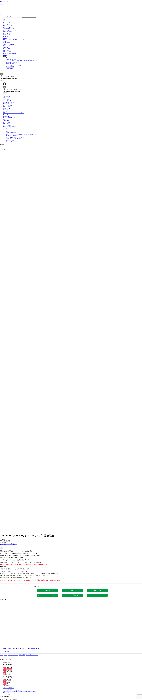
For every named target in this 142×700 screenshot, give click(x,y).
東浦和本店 (6, 692)
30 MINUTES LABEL (8, 28)
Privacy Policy (9, 68)
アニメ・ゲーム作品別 (9, 44)
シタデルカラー (7, 24)
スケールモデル (7, 33)
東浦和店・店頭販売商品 (9, 53)
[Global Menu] (0, 14)
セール (5, 55)
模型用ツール (6, 35)
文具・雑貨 (6, 50)
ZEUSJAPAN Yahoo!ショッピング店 (15, 63)
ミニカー (5, 41)
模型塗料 (5, 36)
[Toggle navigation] (1, 4)
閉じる (2, 80)
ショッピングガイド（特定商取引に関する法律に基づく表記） (22, 60)
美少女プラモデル (7, 31)
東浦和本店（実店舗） (12, 62)
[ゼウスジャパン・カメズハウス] (5, 8)
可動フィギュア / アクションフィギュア (13, 39)
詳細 (2, 547)
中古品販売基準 (10, 67)
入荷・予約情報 (7, 52)
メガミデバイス (7, 27)
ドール (5, 38)
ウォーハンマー (7, 22)
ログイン (8, 16)
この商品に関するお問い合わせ (8, 544)
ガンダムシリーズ (7, 25)
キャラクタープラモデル (9, 30)
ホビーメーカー (7, 45)
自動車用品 (6, 47)
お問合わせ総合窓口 (11, 59)
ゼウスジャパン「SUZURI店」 (14, 65)
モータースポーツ (7, 48)
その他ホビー (6, 42)
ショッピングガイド (8, 689)
